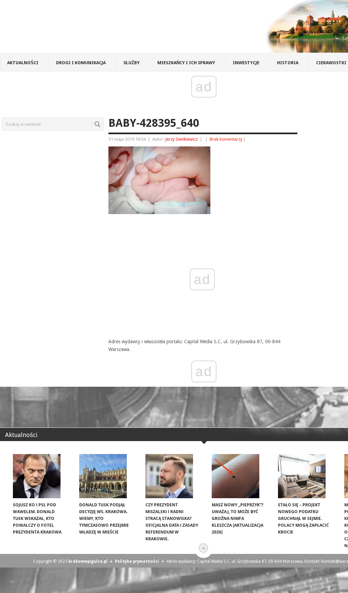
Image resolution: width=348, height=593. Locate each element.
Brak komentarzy (226, 139)
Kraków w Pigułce (99, 28)
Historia (287, 62)
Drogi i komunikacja (81, 62)
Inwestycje (246, 62)
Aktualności (22, 62)
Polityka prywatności (137, 561)
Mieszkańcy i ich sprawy (186, 62)
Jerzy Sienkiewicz (181, 139)
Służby (131, 62)
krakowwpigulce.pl (87, 561)
